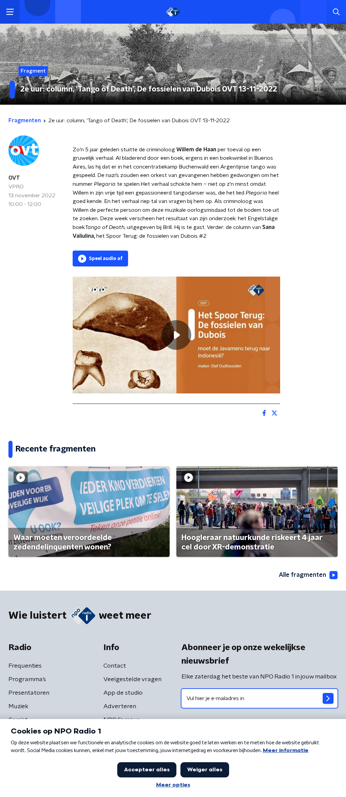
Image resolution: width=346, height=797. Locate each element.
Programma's (27, 679)
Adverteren (119, 706)
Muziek (18, 706)
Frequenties (25, 666)
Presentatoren (28, 693)
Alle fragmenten (302, 575)
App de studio (123, 693)
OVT (14, 178)
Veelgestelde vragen (132, 679)
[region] (176, 335)
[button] (10, 12)
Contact (114, 666)
